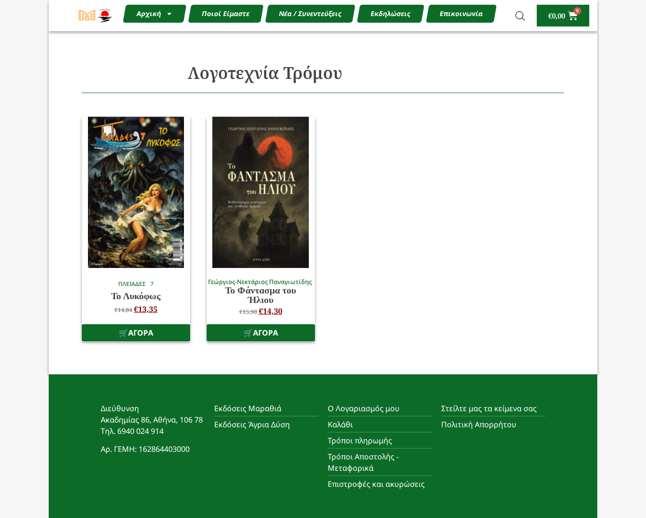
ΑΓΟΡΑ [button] (140, 333)
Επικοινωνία (461, 13)
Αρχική (149, 13)
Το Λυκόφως (135, 296)
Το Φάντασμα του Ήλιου (260, 295)
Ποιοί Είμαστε (225, 13)
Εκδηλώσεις (390, 13)
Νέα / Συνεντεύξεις (310, 13)
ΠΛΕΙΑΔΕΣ (132, 284)
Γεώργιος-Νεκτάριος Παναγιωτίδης (260, 281)
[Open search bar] (520, 15)
